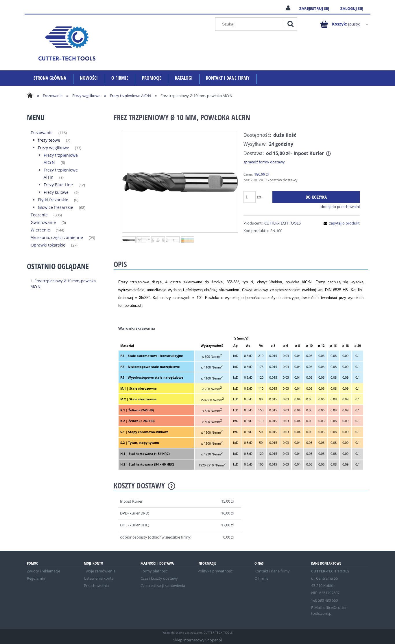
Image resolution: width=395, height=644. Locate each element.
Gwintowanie (43, 222)
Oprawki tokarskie (48, 245)
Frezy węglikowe (53, 147)
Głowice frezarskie (55, 207)
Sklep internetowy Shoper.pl (197, 640)
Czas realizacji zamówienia (163, 585)
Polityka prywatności (215, 571)
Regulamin (36, 578)
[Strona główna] (67, 42)
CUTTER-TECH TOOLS (282, 223)
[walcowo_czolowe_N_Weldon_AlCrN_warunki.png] (187, 240)
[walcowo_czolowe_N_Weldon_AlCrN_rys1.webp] (143, 240)
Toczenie (39, 215)
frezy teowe (49, 140)
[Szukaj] (290, 24)
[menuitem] (50, 78)
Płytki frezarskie (53, 199)
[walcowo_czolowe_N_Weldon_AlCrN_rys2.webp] (158, 240)
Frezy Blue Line (58, 184)
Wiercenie (40, 230)
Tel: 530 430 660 (324, 600)
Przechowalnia (96, 585)
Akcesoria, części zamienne (57, 237)
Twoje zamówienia (99, 571)
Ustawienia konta (99, 578)
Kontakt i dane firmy (272, 571)
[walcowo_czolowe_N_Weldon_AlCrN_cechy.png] (172, 240)
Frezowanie (42, 132)
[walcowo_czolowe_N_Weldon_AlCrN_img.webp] (128, 240)
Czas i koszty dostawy (159, 578)
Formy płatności (154, 571)
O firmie (261, 578)
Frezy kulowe (56, 192)
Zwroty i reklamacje (43, 571)
